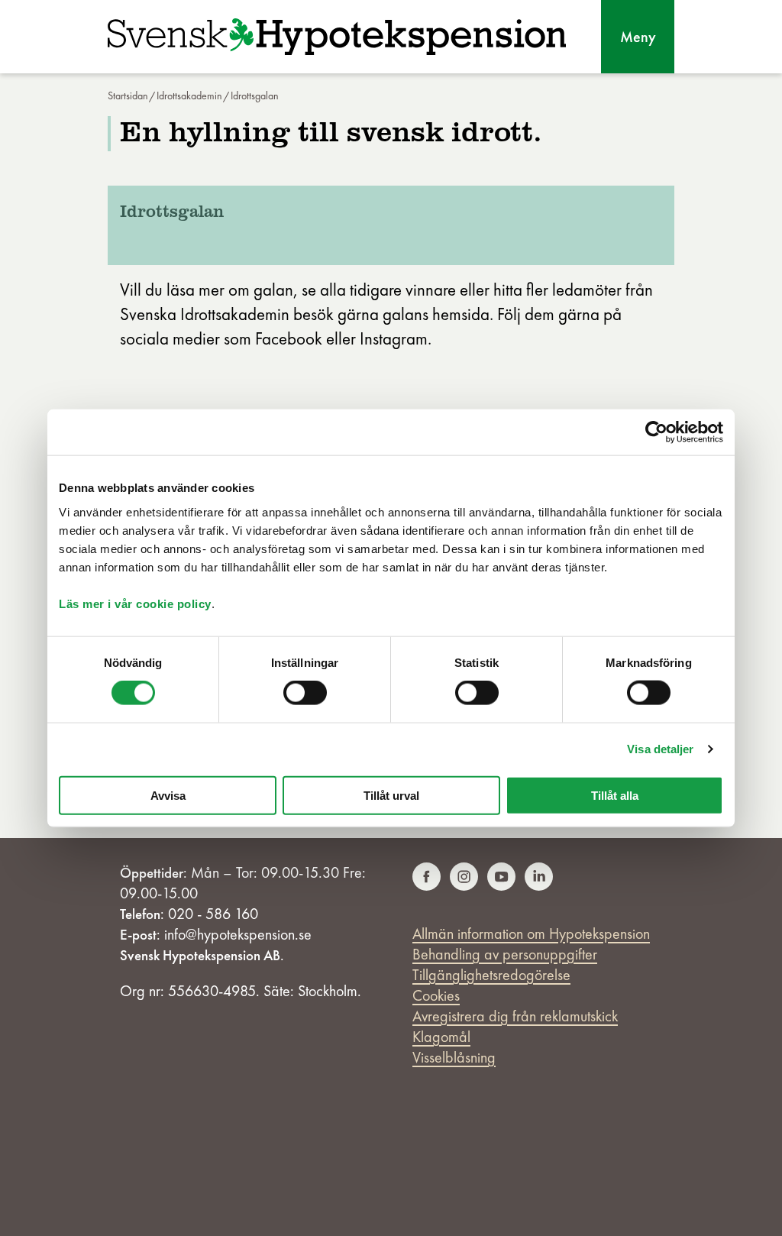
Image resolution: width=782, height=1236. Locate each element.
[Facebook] (426, 886)
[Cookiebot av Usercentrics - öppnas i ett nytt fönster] (656, 432)
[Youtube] (501, 886)
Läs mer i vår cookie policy (135, 603)
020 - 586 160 (213, 914)
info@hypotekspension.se (238, 934)
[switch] (305, 693)
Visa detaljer (660, 749)
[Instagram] (464, 886)
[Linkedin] (539, 886)
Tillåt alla (614, 794)
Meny (638, 37)
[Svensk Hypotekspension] (337, 36)
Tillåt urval (391, 794)
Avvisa (168, 794)
